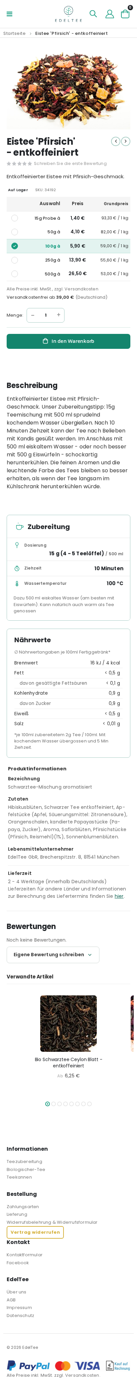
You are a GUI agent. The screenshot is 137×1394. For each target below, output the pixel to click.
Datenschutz (20, 1315)
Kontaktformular (25, 1255)
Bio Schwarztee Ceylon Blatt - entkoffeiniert (68, 1062)
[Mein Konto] (109, 14)
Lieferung (17, 1214)
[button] (48, 1104)
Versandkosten (81, 289)
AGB (11, 1300)
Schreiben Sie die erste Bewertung (70, 163)
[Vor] (125, 141)
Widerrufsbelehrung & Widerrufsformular (52, 1222)
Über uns (17, 1292)
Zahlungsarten (23, 1206)
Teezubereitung (24, 1161)
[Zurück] (115, 141)
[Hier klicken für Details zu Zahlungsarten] (68, 1365)
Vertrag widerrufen (35, 1232)
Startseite (14, 33)
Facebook (18, 1263)
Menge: (15, 315)
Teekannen (19, 1177)
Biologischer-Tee (26, 1169)
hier (119, 896)
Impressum (19, 1307)
